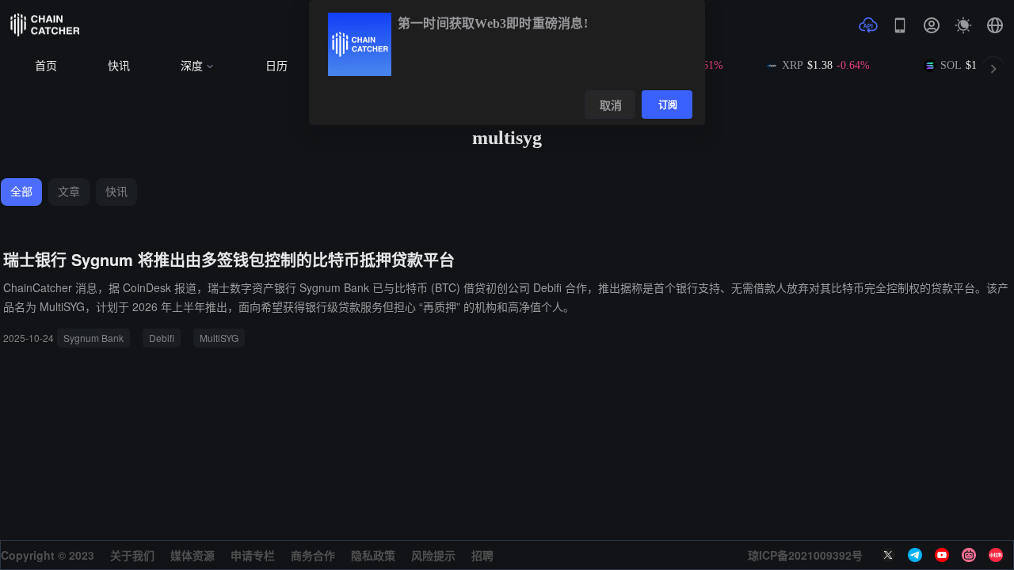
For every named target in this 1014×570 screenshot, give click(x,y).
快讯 (119, 66)
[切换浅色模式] (963, 25)
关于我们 (132, 555)
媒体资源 (192, 555)
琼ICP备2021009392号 (805, 555)
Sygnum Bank (93, 337)
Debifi (161, 337)
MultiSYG (219, 337)
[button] (994, 25)
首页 (46, 66)
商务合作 (313, 555)
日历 (276, 66)
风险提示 (433, 555)
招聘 (482, 555)
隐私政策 (373, 555)
